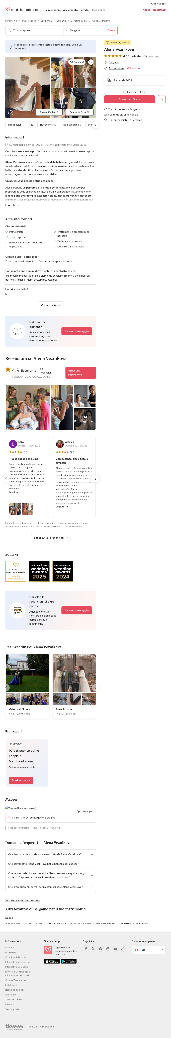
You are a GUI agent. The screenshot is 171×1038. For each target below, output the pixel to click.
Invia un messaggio (77, 331)
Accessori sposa (33, 923)
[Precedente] (6, 124)
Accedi (147, 10)
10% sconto (133, 68)
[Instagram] (108, 949)
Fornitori (84, 10)
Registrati (159, 10)
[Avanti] (95, 124)
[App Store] (52, 962)
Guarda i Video (49, 112)
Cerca (111, 30)
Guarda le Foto (79, 112)
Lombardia (46, 20)
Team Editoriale (13, 999)
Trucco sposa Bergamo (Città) (47, 828)
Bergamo (61, 20)
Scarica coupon (21, 780)
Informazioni (15, 124)
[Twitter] (93, 949)
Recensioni (48, 124)
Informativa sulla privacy (17, 962)
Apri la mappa (84, 811)
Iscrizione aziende (15, 989)
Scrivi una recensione (75, 372)
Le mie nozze (53, 10)
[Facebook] (86, 949)
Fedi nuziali (142, 923)
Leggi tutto (12, 205)
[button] (50, 331)
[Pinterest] (101, 949)
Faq (31, 124)
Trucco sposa (29, 20)
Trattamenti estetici (106, 923)
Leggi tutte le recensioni (49, 537)
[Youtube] (115, 949)
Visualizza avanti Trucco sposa (22, 900)
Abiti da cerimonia (56, 923)
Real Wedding (72, 124)
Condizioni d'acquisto (16, 957)
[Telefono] (162, 99)
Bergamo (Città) (79, 20)
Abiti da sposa (12, 923)
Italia (142, 949)
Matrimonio (11, 20)
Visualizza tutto (51, 305)
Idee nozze (98, 10)
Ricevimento (70, 10)
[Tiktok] (123, 949)
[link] (27, 686)
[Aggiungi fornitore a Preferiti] (91, 62)
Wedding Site (12, 1009)
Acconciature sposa (80, 923)
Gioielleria (126, 923)
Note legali (11, 952)
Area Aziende (158, 3)
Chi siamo (10, 994)
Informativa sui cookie (17, 967)
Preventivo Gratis (129, 99)
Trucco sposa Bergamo (17, 828)
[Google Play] (69, 962)
